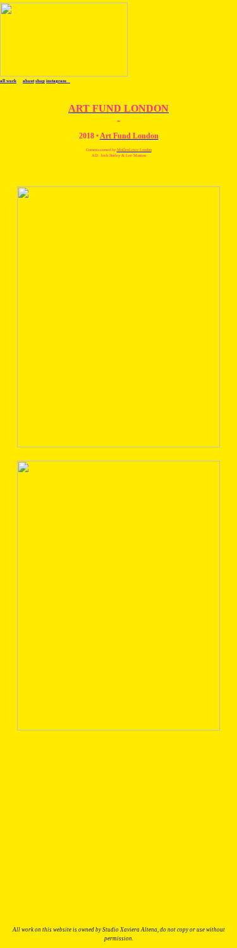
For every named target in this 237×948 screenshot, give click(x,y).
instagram (58, 80)
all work (8, 80)
